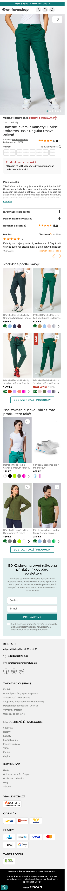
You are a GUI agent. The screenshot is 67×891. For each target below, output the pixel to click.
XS (12, 148)
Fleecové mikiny (11, 740)
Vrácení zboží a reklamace (16, 693)
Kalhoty (14, 119)
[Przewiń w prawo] (57, 323)
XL (39, 148)
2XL (46, 148)
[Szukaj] (52, 10)
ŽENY (6, 119)
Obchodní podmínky (13, 774)
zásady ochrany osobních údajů (22, 875)
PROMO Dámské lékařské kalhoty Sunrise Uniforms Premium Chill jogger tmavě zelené (46, 313)
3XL (52, 148)
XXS (6, 148)
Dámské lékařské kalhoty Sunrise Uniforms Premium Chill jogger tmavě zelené (47, 378)
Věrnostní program (12, 706)
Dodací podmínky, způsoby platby (20, 689)
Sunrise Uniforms (20, 136)
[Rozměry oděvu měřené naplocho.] (59, 143)
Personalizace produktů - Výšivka (20, 702)
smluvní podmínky (49, 875)
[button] (47, 107)
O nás (6, 766)
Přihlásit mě (32, 613)
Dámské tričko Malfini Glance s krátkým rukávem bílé (17, 463)
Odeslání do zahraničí (14, 710)
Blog (5, 778)
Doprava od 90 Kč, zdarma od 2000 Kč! (32, 4)
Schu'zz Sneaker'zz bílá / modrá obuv (46, 462)
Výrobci (7, 782)
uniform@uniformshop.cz (22, 659)
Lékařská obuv (10, 736)
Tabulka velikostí (49, 143)
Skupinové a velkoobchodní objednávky (23, 698)
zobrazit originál (44, 247)
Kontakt (7, 685)
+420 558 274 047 (17, 652)
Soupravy (8, 724)
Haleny (7, 728)
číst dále (7, 198)
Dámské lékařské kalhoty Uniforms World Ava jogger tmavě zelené (17, 313)
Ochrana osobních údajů (16, 770)
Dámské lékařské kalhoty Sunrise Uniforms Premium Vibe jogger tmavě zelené (17, 378)
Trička (6, 744)
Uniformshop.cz (49, 867)
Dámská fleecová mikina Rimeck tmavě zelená (15, 528)
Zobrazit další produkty (32, 396)
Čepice (6, 752)
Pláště (6, 748)
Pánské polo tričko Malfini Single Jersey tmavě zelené (46, 528)
